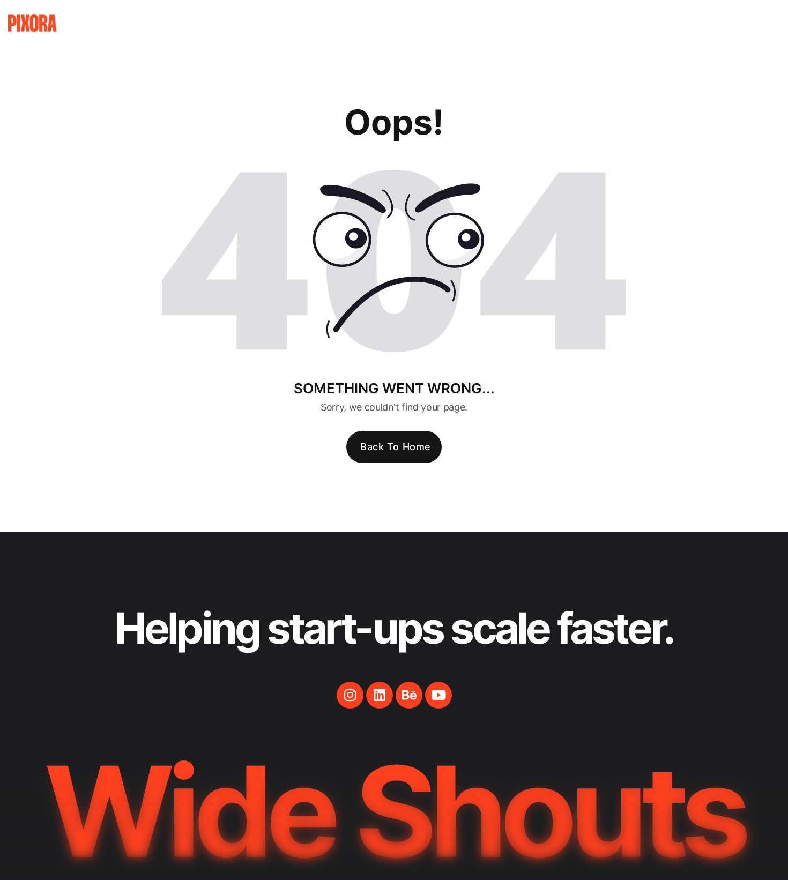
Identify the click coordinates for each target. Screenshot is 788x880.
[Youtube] (438, 695)
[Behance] (409, 695)
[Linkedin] (379, 695)
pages (507, 23)
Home (450, 23)
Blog (632, 23)
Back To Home (395, 446)
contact (695, 23)
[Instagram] (350, 695)
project (571, 23)
